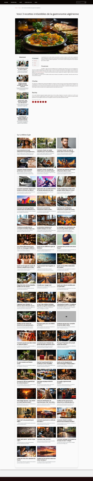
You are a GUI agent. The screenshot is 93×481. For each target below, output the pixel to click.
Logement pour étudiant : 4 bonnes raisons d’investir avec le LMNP (25, 306)
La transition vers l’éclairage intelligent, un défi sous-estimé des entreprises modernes (22, 118)
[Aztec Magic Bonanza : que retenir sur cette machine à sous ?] (26, 393)
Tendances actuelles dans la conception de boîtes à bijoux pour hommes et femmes (26, 228)
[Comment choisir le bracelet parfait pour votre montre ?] (26, 162)
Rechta (35, 65)
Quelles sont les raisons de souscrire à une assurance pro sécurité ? (25, 325)
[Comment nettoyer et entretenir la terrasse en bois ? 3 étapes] (66, 432)
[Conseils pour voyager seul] (46, 277)
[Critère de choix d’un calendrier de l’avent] (26, 451)
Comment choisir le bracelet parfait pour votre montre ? (24, 170)
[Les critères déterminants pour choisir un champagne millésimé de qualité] (26, 239)
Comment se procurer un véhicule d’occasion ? (46, 420)
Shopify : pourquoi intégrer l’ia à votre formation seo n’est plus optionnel (22, 84)
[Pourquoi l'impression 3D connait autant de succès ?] (66, 335)
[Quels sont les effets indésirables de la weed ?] (66, 258)
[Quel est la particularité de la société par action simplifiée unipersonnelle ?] (46, 355)
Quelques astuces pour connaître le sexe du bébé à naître (66, 324)
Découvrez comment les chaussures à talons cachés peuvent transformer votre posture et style (44, 210)
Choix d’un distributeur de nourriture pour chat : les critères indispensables (46, 402)
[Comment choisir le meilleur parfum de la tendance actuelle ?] (66, 412)
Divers (36, 2)
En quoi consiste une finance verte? (24, 362)
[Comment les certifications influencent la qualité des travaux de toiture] (66, 200)
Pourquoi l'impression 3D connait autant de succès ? (66, 343)
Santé (20, 2)
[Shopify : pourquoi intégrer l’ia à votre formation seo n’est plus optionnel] (22, 78)
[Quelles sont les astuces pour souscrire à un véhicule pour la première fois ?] (66, 393)
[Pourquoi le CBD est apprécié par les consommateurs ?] (26, 374)
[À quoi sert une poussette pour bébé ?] (26, 412)
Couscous (35, 60)
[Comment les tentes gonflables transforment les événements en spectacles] (26, 200)
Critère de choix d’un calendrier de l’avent (26, 459)
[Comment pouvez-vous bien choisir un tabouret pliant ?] (26, 335)
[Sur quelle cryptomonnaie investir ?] (66, 374)
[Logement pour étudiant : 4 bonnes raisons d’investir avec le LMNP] (26, 297)
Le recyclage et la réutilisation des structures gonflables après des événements (66, 228)
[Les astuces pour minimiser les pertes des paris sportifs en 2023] (46, 335)
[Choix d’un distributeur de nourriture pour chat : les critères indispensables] (46, 393)
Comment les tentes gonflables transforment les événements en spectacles (26, 209)
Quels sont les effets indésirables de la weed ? (66, 266)
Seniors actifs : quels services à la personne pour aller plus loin (22, 101)
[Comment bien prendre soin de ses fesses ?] (66, 239)
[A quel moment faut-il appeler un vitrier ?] (46, 258)
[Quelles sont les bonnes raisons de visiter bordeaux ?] (46, 451)
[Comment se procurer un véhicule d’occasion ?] (46, 412)
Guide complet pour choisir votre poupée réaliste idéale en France (66, 189)
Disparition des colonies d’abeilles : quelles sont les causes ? (26, 285)
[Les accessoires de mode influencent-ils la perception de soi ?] (26, 143)
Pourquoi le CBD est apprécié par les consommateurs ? (26, 382)
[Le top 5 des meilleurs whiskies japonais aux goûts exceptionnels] (46, 297)
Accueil (16, 7)
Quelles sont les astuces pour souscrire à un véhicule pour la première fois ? (65, 402)
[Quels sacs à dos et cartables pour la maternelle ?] (66, 277)
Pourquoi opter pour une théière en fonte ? (46, 324)
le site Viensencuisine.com (40, 72)
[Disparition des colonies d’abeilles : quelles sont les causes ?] (26, 277)
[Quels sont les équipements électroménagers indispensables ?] (66, 355)
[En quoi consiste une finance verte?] (26, 355)
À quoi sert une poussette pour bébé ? (25, 420)
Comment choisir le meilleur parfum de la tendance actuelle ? (66, 420)
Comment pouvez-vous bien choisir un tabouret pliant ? (26, 343)
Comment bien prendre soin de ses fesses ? (66, 247)
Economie (6, 2)
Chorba (35, 62)
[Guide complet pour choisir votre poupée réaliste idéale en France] (66, 181)
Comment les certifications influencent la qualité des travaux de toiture (66, 209)
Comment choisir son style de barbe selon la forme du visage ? (65, 150)
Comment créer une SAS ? (44, 439)
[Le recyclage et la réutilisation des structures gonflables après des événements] (66, 220)
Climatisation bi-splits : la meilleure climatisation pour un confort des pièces (66, 306)
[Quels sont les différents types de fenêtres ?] (46, 239)
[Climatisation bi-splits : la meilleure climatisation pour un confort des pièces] (66, 297)
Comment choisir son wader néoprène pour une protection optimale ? (45, 151)
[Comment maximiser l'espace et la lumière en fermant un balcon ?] (26, 181)
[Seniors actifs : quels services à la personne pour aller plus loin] (22, 95)
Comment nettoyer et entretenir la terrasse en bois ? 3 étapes (66, 439)
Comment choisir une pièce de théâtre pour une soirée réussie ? (46, 170)
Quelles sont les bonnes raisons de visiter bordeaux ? (46, 459)
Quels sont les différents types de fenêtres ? (46, 247)
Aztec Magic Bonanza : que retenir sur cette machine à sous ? (26, 401)
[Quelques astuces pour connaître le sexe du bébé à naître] (66, 316)
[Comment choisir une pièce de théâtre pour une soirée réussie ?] (46, 162)
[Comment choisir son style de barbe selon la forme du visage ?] (66, 143)
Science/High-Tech (28, 2)
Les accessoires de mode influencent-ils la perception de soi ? (26, 151)
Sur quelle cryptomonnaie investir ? (64, 382)
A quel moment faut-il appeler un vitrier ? (46, 266)
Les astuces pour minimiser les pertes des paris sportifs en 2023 (46, 343)
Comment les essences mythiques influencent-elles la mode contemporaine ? (66, 171)
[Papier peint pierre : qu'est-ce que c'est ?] (26, 432)
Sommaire (35, 58)
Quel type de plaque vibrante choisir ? (45, 382)
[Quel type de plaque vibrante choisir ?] (46, 374)
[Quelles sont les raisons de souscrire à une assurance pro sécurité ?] (26, 316)
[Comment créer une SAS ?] (46, 432)
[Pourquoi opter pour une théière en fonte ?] (46, 316)
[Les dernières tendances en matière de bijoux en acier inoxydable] (46, 220)
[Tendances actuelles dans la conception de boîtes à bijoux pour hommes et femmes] (26, 220)
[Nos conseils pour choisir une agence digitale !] (22, 63)
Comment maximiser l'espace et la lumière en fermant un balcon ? (26, 189)
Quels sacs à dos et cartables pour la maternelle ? (66, 285)
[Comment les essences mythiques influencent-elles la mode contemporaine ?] (66, 162)
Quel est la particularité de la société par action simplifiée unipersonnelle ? (44, 363)
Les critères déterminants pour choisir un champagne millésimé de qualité (26, 248)
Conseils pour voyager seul (44, 285)
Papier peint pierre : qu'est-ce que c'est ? (26, 439)
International (14, 2)
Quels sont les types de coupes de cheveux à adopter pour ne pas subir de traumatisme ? (26, 267)
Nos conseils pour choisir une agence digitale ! (22, 68)
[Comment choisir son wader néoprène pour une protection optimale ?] (46, 143)
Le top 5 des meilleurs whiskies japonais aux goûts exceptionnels (46, 305)
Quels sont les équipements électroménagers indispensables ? (66, 362)
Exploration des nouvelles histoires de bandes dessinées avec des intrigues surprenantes (46, 190)
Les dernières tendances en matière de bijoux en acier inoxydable (44, 228)
